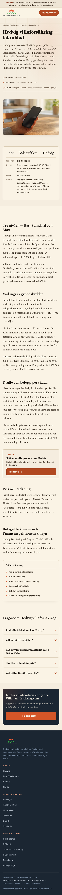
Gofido (6, 787)
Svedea (6, 781)
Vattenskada (9, 810)
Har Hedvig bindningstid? (21, 663)
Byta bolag (8, 860)
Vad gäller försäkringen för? (22, 673)
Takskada (7, 815)
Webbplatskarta (39, 880)
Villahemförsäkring (11, 25)
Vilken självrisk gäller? (19, 640)
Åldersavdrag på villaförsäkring (24, 581)
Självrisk (7, 844)
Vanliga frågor (9, 865)
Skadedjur (8, 826)
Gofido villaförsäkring (19, 591)
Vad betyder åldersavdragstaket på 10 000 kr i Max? (27, 651)
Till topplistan (29, 715)
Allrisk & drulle (10, 804)
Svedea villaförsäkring (19, 586)
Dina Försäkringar (11, 776)
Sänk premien (9, 854)
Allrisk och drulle (17, 576)
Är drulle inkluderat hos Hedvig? (25, 630)
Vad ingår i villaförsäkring (21, 572)
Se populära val (49, 12)
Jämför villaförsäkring (13, 849)
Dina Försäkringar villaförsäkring (24, 595)
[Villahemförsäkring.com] (11, 13)
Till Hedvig (14, 471)
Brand (6, 821)
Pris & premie (9, 839)
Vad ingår (7, 799)
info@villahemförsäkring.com (16, 880)
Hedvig (6, 771)
